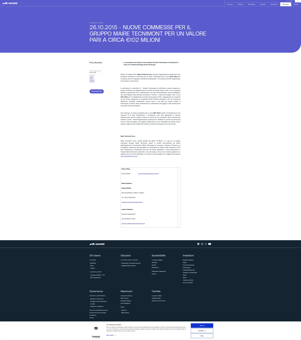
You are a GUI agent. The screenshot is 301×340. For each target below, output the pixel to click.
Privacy (92, 317)
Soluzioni (126, 255)
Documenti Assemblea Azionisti (99, 310)
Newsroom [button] (287, 4)
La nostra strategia (157, 260)
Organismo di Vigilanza (96, 306)
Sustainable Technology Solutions (131, 263)
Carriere (156, 291)
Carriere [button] (296, 4)
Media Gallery (125, 312)
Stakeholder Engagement (159, 271)
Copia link (92, 81)
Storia (92, 265)
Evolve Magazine (125, 303)
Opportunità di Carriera (158, 300)
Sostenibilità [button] (251, 4)
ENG (288, 1)
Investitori (188, 255)
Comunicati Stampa (188, 265)
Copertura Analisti (188, 280)
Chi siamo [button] (230, 4)
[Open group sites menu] (298, 1)
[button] (97, 91)
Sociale (154, 265)
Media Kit (124, 310)
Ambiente (154, 262)
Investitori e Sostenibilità (190, 272)
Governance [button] (274, 4)
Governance (155, 267)
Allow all (202, 325)
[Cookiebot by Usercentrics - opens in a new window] (96, 337)
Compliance (93, 315)
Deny (202, 335)
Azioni (184, 277)
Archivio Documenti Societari (98, 312)
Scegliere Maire (156, 298)
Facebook (92, 80)
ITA (291, 1)
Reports (154, 273)
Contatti (92, 268)
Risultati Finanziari (188, 260)
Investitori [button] (263, 4)
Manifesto (93, 263)
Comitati (92, 304)
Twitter (91, 78)
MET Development (95, 277)
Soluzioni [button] (240, 4)
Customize (201, 330)
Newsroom (126, 291)
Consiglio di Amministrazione (98, 301)
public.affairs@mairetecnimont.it (148, 173)
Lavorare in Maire (157, 295)
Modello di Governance (96, 299)
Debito (185, 262)
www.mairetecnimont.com (129, 156)
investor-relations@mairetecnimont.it (133, 223)
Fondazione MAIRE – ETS (97, 275)
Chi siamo (95, 255)
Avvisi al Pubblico (188, 282)
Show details (110, 335)
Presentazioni (187, 267)
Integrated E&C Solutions (128, 265)
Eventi (184, 275)
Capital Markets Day (189, 270)
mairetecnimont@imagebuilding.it (132, 202)
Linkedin (92, 77)
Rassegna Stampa (126, 300)
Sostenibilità (159, 255)
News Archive (125, 298)
